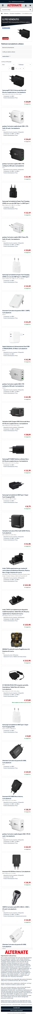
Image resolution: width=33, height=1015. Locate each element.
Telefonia (6, 13)
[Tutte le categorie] (2, 5)
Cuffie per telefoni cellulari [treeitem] (8, 52)
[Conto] (25, 5)
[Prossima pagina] (23, 68)
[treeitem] (16, 56)
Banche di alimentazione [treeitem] (8, 47)
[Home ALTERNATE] (14, 5)
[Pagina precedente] (9, 68)
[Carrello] (30, 5)
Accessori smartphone (15, 13)
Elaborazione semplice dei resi (16, 1)
